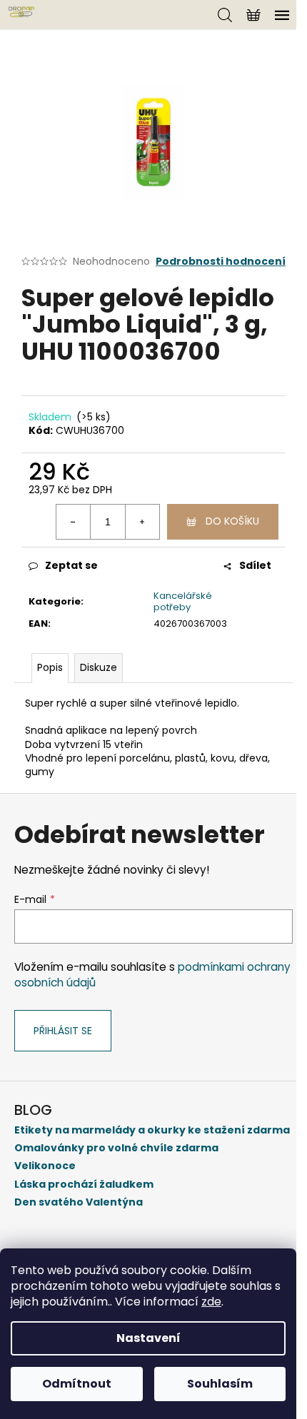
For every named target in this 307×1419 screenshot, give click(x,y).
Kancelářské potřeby (183, 602)
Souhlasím (220, 1383)
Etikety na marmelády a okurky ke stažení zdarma (152, 1130)
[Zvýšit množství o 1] (142, 522)
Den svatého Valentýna (78, 1202)
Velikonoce (45, 1166)
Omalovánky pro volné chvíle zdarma (116, 1148)
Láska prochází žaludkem (84, 1184)
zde (211, 1301)
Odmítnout (76, 1383)
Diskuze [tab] (98, 667)
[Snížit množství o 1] (73, 522)
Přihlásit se (63, 1031)
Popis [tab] (50, 667)
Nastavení (148, 1338)
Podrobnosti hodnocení (221, 261)
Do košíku (232, 521)
